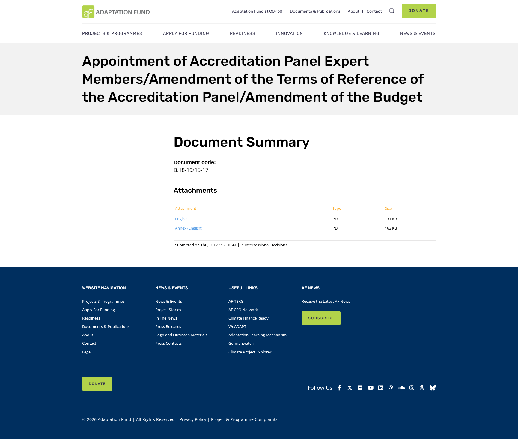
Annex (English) (188, 228)
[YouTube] (370, 388)
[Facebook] (339, 388)
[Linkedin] (380, 388)
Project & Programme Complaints (244, 419)
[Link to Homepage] (116, 12)
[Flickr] (360, 388)
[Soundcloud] (401, 388)
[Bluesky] (432, 388)
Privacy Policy (193, 419)
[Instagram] (412, 388)
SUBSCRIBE (321, 318)
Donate (418, 10)
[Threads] (422, 388)
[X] (350, 388)
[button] (392, 11)
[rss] (391, 388)
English (181, 218)
